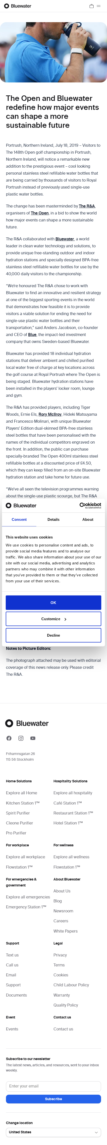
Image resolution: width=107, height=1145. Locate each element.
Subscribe (53, 1099)
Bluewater (64, 239)
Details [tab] (54, 519)
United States (20, 1132)
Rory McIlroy (50, 415)
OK (53, 602)
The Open (40, 213)
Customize (50, 619)
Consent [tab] (19, 519)
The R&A (87, 206)
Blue (32, 335)
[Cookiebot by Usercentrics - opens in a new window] (79, 505)
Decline (53, 635)
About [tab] (87, 519)
